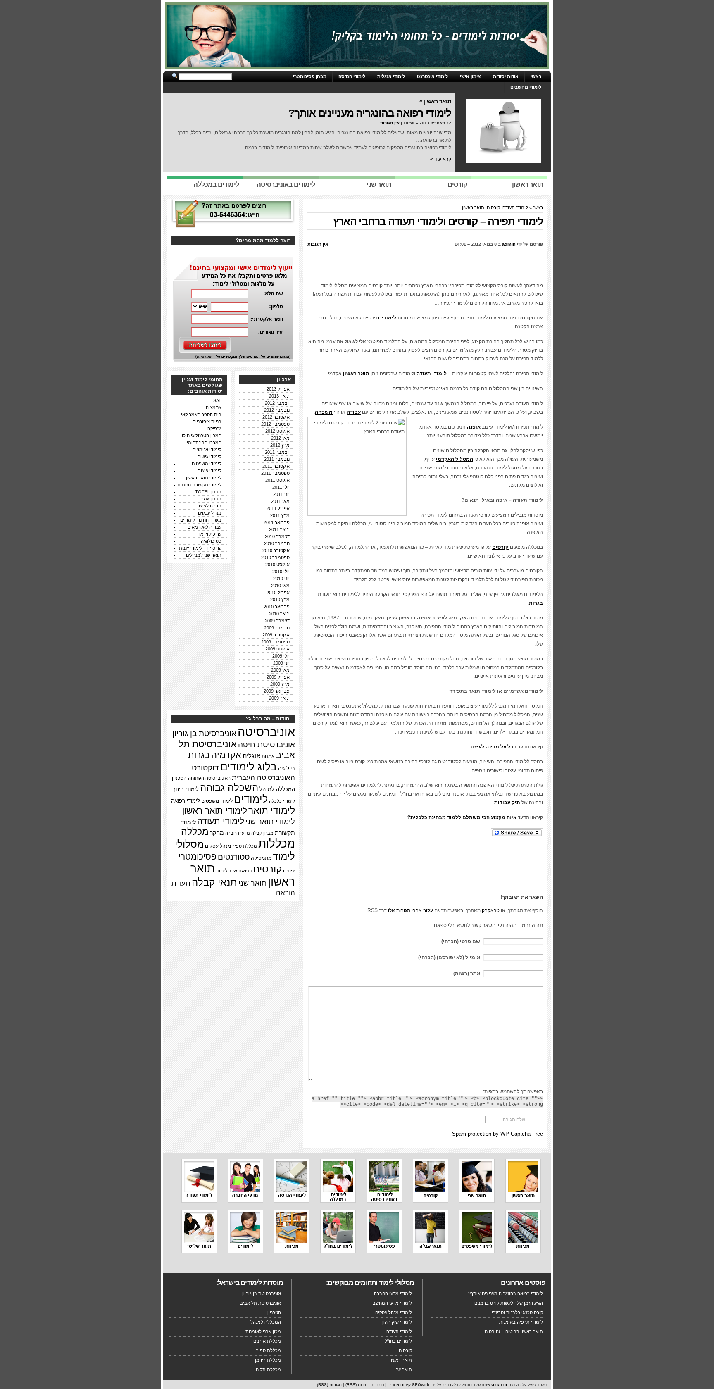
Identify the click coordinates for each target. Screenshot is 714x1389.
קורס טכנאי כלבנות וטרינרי (517, 1312)
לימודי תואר (271, 810)
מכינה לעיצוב (208, 505)
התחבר (377, 1384)
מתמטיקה (261, 857)
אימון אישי (470, 76)
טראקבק (491, 910)
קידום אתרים (399, 1384)
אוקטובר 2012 (276, 417)
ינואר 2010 (279, 613)
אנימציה (213, 407)
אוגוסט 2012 (277, 431)
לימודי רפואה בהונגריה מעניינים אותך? (369, 113)
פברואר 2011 (277, 522)
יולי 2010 (281, 571)
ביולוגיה (286, 769)
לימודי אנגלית (391, 76)
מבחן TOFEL (208, 491)
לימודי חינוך (186, 789)
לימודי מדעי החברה (393, 1293)
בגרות (199, 755)
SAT (217, 400)
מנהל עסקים (209, 512)
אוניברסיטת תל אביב (260, 1303)
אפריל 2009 (278, 676)
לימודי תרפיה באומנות (521, 1322)
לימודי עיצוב (209, 470)
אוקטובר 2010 (276, 550)
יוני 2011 (281, 494)
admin (509, 244)
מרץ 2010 (280, 599)
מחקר (217, 833)
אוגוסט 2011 (277, 480)
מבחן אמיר (210, 498)
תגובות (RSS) (329, 1384)
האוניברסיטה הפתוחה (209, 778)
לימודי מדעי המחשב (392, 1303)
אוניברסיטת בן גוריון (204, 733)
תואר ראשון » (435, 101)
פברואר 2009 (277, 691)
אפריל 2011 (278, 508)
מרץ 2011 (280, 515)
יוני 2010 (281, 578)
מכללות (276, 843)
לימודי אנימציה (207, 449)
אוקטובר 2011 (276, 466)
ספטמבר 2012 (275, 424)
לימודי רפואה (185, 801)
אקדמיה (226, 755)
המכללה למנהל (277, 789)
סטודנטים (234, 856)
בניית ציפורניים (207, 421)
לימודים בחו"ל (398, 1341)
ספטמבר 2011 (275, 473)
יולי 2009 (281, 655)
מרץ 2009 (280, 683)
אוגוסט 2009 (277, 648)
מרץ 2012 (280, 445)
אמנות (268, 756)
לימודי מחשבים (525, 87)
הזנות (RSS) (356, 1384)
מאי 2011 (280, 501)
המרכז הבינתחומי (204, 442)
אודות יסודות (506, 76)
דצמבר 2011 (277, 452)
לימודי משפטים (206, 463)
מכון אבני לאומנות (263, 1331)
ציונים (289, 870)
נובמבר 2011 (277, 459)
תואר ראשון (473, 207)
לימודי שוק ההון (397, 1322)
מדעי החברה (237, 833)
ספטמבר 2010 (275, 557)
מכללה (195, 831)
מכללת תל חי (268, 1369)
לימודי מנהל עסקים (393, 1312)
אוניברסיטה (266, 732)
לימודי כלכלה (282, 800)
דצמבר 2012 (277, 402)
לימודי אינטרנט (432, 76)
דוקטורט (205, 767)
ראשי (536, 76)
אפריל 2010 (278, 592)
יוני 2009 (281, 662)
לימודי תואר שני (270, 821)
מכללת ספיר (244, 845)
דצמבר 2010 (277, 536)
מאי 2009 (280, 669)
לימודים (251, 799)
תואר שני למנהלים (203, 555)
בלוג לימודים (248, 766)
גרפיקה (214, 428)
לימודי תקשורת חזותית (199, 484)
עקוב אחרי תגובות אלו (410, 910)
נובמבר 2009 (277, 627)
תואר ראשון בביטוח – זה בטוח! (513, 1331)
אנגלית (251, 756)
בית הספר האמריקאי (201, 414)
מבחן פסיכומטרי (309, 76)
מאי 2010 (280, 585)
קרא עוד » (440, 159)
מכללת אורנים (267, 1341)
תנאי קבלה (214, 882)
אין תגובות (390, 123)
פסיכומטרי (197, 856)
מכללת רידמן (268, 1360)
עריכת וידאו (210, 533)
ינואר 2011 (279, 529)
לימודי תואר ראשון (203, 477)
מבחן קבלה (262, 833)
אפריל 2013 (278, 388)
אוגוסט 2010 (277, 564)
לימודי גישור (209, 456)
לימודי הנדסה (351, 76)
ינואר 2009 (279, 698)
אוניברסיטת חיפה (266, 744)
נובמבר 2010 (277, 543)
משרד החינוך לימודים (200, 519)
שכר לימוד (226, 870)
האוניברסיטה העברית (263, 777)
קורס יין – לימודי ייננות (200, 548)
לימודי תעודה (515, 207)
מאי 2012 (280, 438)
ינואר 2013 (279, 395)
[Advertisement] (425, 269)
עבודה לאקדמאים (204, 526)
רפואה (245, 870)
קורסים (493, 207)
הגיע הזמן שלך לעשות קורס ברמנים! (508, 1303)
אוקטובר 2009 (276, 634)
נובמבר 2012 (277, 409)
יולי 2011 (281, 487)
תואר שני (252, 883)
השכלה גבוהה (229, 787)
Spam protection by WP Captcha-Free (497, 1134)
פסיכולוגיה (211, 540)
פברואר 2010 (277, 606)
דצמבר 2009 (277, 620)
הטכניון (179, 778)
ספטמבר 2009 (275, 641)
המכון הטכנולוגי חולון (201, 435)
